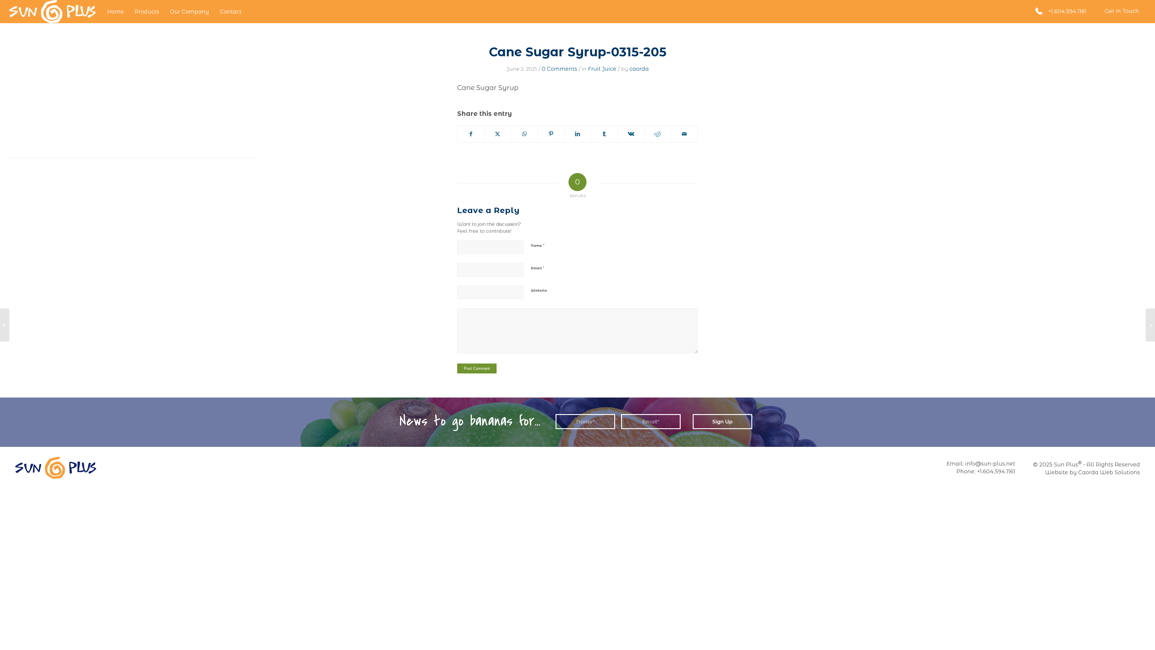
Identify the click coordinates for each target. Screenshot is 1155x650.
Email (537, 267)
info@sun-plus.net (990, 463)
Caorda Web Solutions (1109, 472)
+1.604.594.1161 (1067, 11)
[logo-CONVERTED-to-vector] (52, 11)
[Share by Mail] (684, 134)
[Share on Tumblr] (604, 134)
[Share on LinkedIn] (578, 134)
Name (537, 245)
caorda (639, 69)
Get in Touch (1122, 11)
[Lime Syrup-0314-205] (4, 325)
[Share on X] (498, 134)
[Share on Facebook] (470, 134)
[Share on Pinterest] (551, 134)
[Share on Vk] (631, 134)
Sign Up (722, 422)
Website (539, 290)
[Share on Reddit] (658, 134)
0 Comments (559, 69)
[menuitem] (115, 11)
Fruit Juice (602, 69)
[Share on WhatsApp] (524, 134)
